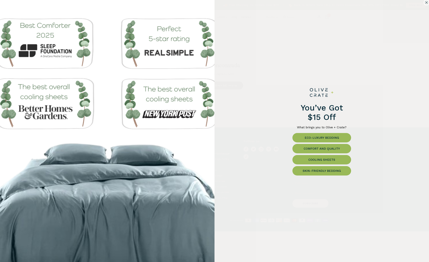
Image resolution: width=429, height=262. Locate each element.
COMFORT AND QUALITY (322, 148)
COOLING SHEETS (321, 159)
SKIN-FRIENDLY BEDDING (322, 170)
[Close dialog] (426, 2)
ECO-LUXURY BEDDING (322, 137)
